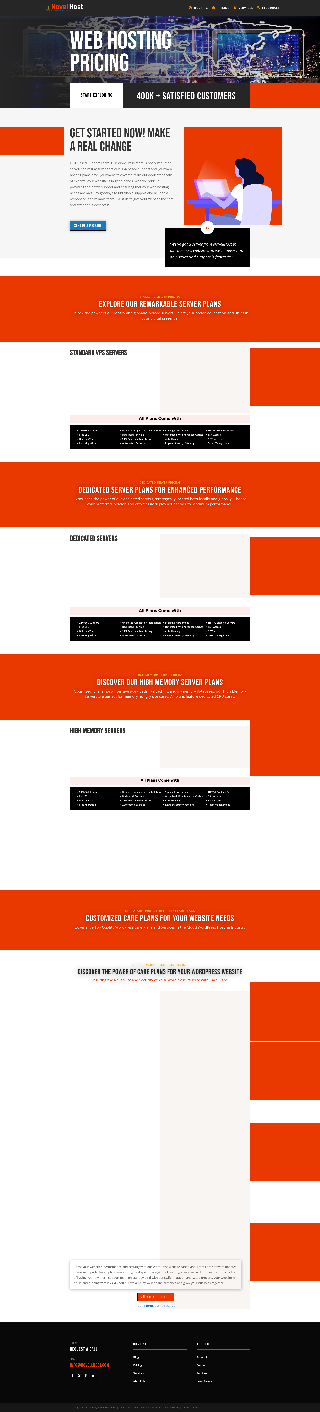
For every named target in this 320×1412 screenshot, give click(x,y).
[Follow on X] (79, 1375)
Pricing (223, 7)
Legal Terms (204, 1381)
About (185, 1407)
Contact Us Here (160, 873)
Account (202, 1357)
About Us (139, 1381)
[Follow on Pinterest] (86, 1375)
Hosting (201, 7)
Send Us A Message (88, 225)
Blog (136, 1357)
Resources (271, 7)
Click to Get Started (156, 1296)
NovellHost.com (107, 1407)
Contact (201, 1365)
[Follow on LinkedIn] (92, 1375)
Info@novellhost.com (89, 1365)
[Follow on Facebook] (72, 1375)
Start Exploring (97, 95)
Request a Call (84, 1349)
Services (246, 7)
